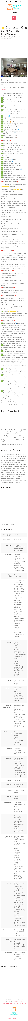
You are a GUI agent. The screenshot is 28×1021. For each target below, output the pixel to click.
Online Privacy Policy (14, 1018)
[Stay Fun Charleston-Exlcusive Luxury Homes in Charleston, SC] (14, 7)
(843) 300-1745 (18, 1001)
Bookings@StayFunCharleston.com (14, 1003)
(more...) (3, 90)
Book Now (14, 13)
